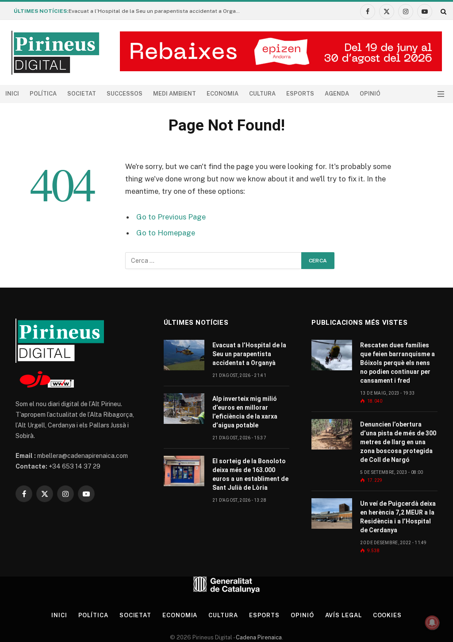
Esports (300, 93)
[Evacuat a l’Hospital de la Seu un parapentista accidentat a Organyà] (184, 355)
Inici (12, 93)
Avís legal (343, 615)
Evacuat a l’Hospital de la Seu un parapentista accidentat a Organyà (157, 11)
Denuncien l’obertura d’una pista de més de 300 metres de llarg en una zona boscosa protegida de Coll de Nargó (398, 442)
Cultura (262, 93)
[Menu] (441, 94)
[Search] (442, 11)
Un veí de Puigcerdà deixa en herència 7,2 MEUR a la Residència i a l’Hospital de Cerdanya (398, 517)
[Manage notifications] (432, 622)
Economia (222, 93)
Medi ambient (174, 93)
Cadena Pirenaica (258, 637)
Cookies (387, 615)
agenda (337, 93)
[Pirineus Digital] (55, 52)
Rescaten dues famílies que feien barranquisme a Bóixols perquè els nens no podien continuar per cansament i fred (397, 363)
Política (43, 93)
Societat (81, 93)
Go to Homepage (165, 232)
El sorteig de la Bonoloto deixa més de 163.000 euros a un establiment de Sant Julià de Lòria (250, 474)
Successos (124, 93)
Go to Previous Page (171, 216)
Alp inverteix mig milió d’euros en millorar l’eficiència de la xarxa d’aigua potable (244, 412)
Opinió (370, 93)
